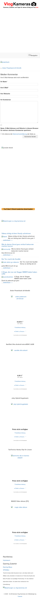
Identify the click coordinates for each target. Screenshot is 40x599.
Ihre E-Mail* (4, 88)
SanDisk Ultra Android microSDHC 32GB (20, 344)
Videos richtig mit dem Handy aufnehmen (16, 233)
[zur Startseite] (20, 5)
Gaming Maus (7, 567)
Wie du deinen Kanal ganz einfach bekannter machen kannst (18, 245)
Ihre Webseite (5, 94)
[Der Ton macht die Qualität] (10, 262)
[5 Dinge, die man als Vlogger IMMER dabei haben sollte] (7, 277)
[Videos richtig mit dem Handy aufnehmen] (4, 236)
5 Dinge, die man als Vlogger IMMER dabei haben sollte (19, 273)
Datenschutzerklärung (20, 134)
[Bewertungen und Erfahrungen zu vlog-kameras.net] (20, 221)
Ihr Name (4, 81)
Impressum (6, 560)
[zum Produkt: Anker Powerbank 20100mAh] (20, 304)
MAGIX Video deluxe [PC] (20, 501)
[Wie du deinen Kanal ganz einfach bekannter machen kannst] (6, 249)
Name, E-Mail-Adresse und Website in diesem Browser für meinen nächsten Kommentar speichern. (19, 129)
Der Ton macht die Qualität (11, 259)
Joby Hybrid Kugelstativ (20, 398)
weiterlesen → (7, 240)
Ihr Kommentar (6, 100)
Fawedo (20, 596)
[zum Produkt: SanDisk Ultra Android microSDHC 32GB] (20, 356)
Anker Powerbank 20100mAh (11, 68)
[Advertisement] (20, 30)
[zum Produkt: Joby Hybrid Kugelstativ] (20, 412)
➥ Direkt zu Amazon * (20, 331)
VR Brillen (6, 570)
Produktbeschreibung (20, 327)
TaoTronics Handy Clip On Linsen (20, 450)
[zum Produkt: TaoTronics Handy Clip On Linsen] (20, 463)
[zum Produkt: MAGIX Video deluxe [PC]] (20, 515)
